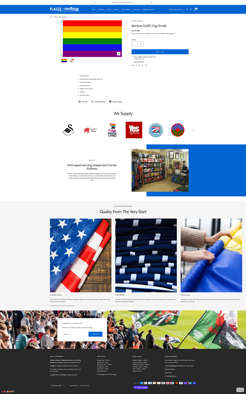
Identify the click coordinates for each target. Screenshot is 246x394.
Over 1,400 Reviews (100, 101)
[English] (5, 391)
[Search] (187, 9)
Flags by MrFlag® (137, 21)
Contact (109, 9)
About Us (116, 9)
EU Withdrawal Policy (170, 376)
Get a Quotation (126, 9)
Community (136, 9)
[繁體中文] (2, 391)
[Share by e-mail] (145, 65)
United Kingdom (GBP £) (175, 9)
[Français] (7, 391)
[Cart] (195, 9)
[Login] (191, 9)
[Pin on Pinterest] (139, 65)
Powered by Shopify (84, 385)
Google (102, 374)
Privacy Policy (168, 372)
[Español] (10, 391)
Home (93, 9)
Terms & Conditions (170, 369)
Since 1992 (85, 101)
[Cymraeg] (12, 391)
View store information (139, 61)
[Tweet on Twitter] (142, 65)
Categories (101, 9)
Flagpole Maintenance (148, 9)
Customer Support (117, 101)
